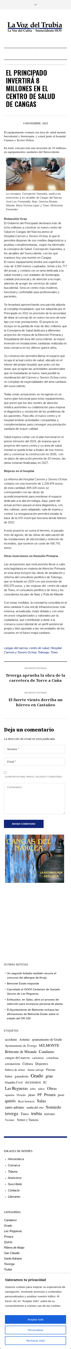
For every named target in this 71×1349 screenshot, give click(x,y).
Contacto (14, 1190)
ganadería (21, 1076)
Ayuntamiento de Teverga (21, 1045)
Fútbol (8, 1076)
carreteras (38, 1058)
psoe (61, 1094)
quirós (10, 1100)
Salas (41, 1100)
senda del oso (34, 1107)
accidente (11, 1039)
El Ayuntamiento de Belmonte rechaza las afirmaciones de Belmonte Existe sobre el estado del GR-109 (33, 1014)
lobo (33, 1089)
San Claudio (12, 1253)
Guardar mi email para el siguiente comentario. (34, 777)
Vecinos (9, 1120)
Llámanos (14, 1196)
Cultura (27, 1063)
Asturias (24, 1039)
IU (45, 1082)
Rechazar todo (35, 1340)
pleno (31, 1095)
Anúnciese (14, 1177)
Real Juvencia (26, 1101)
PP (39, 1094)
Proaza (49, 1094)
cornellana (52, 1058)
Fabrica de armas (15, 1070)
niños (41, 1089)
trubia (36, 1113)
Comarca (14, 1165)
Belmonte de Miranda (20, 1051)
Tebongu (43, 652)
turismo (49, 1113)
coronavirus (12, 1064)
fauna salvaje (36, 1070)
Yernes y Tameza (27, 1120)
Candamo (46, 1051)
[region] (35, 1311)
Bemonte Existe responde (23, 983)
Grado (37, 1075)
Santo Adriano (13, 1258)
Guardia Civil (14, 1082)
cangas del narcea (16, 648)
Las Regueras (16, 1088)
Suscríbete (15, 1184)
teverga (11, 1113)
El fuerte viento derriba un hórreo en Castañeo (35, 702)
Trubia (8, 1269)
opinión (9, 1095)
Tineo (54, 652)
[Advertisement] (35, 922)
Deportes (41, 1063)
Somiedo (53, 1107)
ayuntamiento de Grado (47, 1039)
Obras (52, 1088)
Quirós (8, 1242)
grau (49, 1076)
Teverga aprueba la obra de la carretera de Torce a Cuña (35, 678)
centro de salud (39, 648)
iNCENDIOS (33, 1082)
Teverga (9, 1264)
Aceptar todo (36, 1319)
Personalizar (35, 1330)
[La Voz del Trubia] (35, 27)
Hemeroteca (16, 1159)
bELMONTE (49, 1045)
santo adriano (14, 1107)
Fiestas (50, 1069)
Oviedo (21, 1095)
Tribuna (12, 1171)
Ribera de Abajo (14, 1247)
